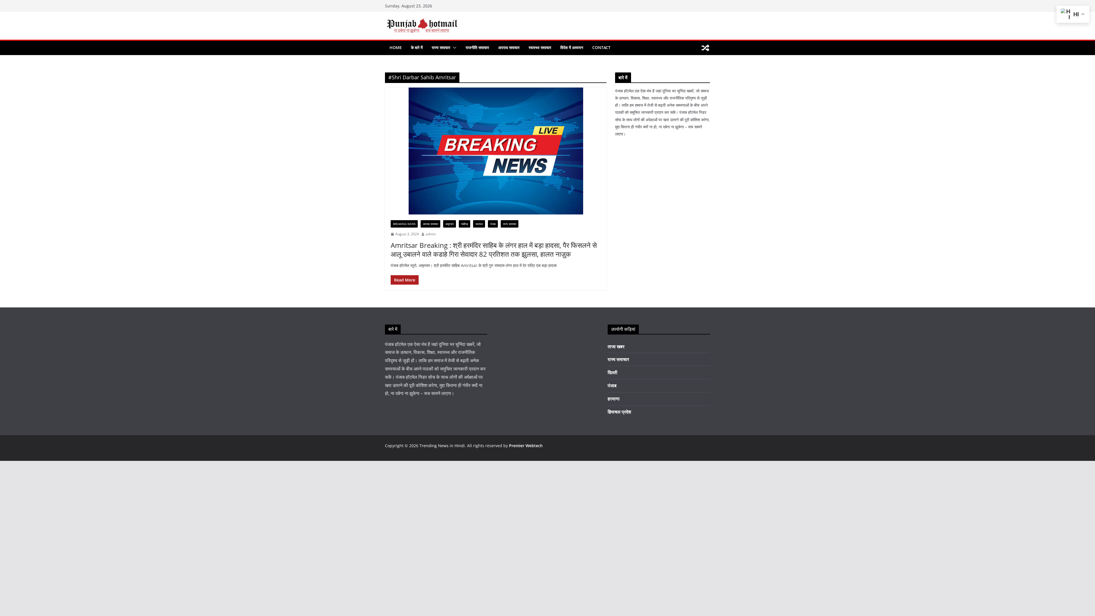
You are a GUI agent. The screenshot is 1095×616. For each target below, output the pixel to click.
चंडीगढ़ (464, 224)
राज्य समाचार (441, 47)
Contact (601, 47)
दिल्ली (612, 372)
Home (396, 47)
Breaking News (404, 224)
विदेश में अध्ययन (571, 47)
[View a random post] (705, 47)
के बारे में (417, 47)
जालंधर (479, 224)
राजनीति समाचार (477, 47)
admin (431, 234)
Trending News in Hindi (442, 445)
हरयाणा (614, 399)
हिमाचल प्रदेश (619, 412)
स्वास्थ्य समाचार (540, 47)
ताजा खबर (616, 346)
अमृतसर (449, 224)
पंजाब (493, 224)
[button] (453, 48)
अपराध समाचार (509, 47)
